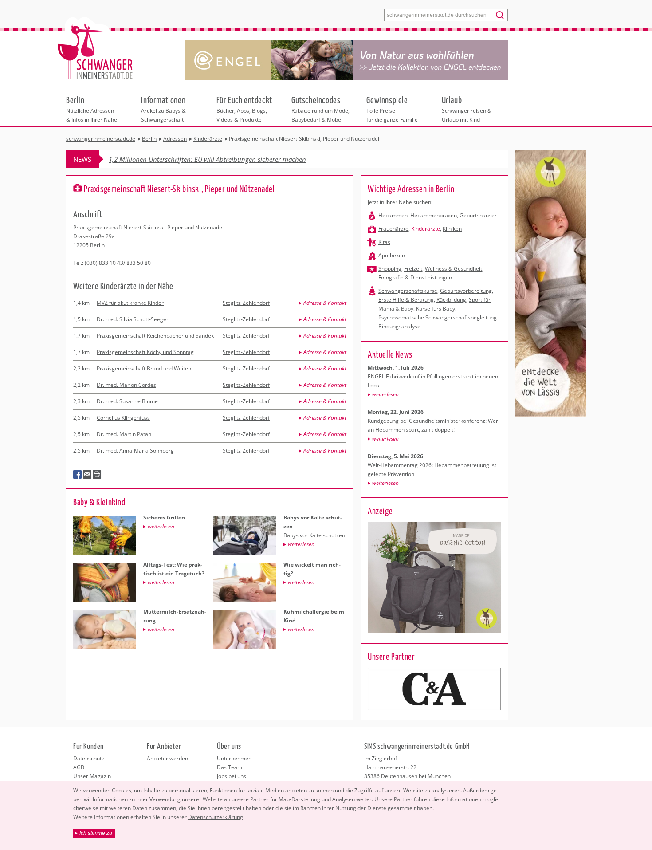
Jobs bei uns (231, 776)
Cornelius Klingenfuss (123, 417)
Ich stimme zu (95, 833)
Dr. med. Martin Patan (124, 434)
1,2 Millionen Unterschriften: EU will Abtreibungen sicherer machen (207, 159)
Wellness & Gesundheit (453, 268)
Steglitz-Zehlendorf (246, 303)
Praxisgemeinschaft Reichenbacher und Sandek (155, 335)
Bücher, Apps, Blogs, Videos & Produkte (244, 108)
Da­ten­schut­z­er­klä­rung (215, 817)
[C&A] (434, 689)
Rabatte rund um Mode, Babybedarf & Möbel (320, 108)
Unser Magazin (92, 776)
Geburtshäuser (478, 215)
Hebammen (393, 215)
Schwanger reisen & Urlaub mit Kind (466, 108)
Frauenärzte (393, 228)
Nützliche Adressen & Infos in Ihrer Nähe (91, 108)
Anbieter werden (167, 758)
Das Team (229, 767)
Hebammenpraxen (433, 215)
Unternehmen (234, 758)
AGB (78, 767)
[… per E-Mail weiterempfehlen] (87, 474)
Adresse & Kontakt (324, 303)
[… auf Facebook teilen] (77, 474)
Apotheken (391, 255)
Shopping (389, 268)
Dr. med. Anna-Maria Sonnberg (135, 450)
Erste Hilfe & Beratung (406, 299)
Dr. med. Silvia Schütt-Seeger (133, 319)
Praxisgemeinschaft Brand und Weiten (144, 368)
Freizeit (413, 268)
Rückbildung (451, 299)
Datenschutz (88, 758)
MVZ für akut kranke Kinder (130, 303)
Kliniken (452, 228)
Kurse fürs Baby (435, 308)
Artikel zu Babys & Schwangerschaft (163, 108)
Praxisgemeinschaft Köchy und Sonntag (145, 352)
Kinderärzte (425, 228)
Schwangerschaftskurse (407, 291)
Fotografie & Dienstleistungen (415, 277)
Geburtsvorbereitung (466, 291)
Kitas (384, 242)
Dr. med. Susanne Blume (127, 401)
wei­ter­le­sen (385, 394)
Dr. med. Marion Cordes (126, 385)
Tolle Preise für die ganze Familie (392, 108)
